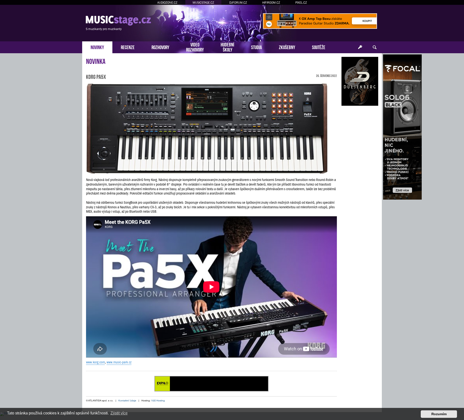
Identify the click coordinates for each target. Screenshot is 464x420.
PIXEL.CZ (301, 2)
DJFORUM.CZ (238, 2)
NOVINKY (97, 46)
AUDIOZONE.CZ (167, 2)
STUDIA (256, 46)
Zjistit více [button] (119, 413)
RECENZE (128, 46)
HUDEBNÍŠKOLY (227, 47)
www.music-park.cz (119, 362)
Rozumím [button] (439, 414)
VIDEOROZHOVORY (195, 47)
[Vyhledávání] (374, 47)
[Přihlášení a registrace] (360, 47)
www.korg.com (95, 362)
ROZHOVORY (160, 46)
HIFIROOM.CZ (271, 2)
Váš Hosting (158, 400)
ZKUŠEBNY (287, 46)
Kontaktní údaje (127, 400)
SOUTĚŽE (318, 46)
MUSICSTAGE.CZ (203, 2)
